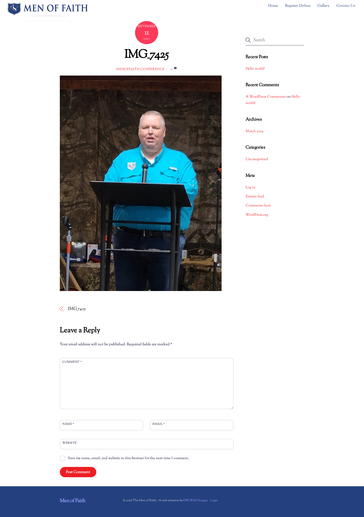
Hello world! (255, 68)
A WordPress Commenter (266, 96)
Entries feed (255, 196)
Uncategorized (257, 159)
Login (214, 500)
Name (68, 424)
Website (69, 443)
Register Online (297, 6)
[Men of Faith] (48, 14)
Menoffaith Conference (140, 69)
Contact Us (345, 6)
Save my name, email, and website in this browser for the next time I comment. (128, 458)
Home (273, 6)
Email (159, 424)
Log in (250, 187)
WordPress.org (257, 214)
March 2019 (254, 131)
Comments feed (258, 205)
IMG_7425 (146, 54)
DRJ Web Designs (195, 500)
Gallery (323, 6)
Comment (72, 362)
